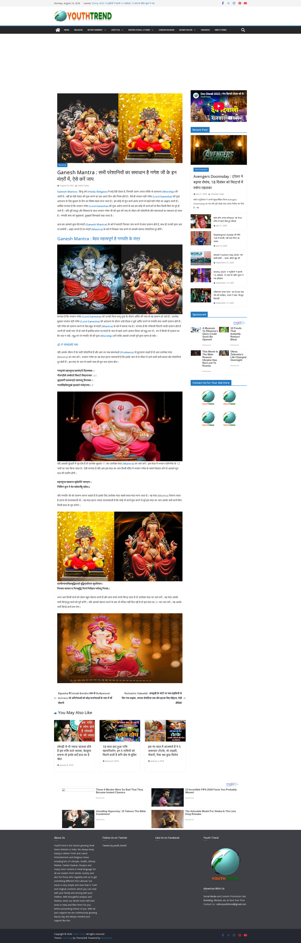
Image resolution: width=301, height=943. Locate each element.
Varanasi (205, 30)
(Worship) (106, 336)
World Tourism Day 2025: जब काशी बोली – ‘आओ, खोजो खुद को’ (120, 3)
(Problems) (127, 352)
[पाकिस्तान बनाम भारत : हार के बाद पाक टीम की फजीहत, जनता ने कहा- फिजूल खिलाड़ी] (201, 297)
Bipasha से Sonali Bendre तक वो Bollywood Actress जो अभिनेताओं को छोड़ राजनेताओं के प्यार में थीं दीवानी (85, 698)
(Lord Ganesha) (92, 316)
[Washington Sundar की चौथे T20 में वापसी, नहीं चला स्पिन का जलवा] (201, 240)
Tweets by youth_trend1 (114, 845)
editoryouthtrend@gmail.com (231, 904)
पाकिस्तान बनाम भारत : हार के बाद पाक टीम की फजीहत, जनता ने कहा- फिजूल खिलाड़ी (229, 295)
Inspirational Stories (139, 30)
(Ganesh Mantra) (96, 224)
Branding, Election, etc (214, 900)
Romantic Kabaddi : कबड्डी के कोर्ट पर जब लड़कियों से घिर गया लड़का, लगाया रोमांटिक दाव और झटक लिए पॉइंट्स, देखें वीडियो (152, 698)
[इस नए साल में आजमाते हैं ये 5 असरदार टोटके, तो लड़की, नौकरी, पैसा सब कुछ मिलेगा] (165, 722)
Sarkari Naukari (166, 30)
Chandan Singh (217, 194)
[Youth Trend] (58, 30)
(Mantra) (107, 326)
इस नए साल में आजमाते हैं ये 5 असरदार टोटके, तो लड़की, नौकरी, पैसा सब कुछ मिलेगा (164, 750)
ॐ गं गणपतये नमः (68, 344)
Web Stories (221, 30)
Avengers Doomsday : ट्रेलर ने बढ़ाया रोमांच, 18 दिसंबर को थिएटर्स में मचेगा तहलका (218, 182)
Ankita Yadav (83, 185)
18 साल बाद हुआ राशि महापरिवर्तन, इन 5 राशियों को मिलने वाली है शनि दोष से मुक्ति (119, 750)
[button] (104, 30)
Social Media (209, 896)
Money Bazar (185, 30)
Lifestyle (115, 30)
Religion (78, 30)
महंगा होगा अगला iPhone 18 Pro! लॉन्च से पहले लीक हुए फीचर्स (228, 219)
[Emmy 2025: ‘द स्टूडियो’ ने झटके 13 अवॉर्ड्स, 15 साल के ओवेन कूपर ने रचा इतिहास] (201, 277)
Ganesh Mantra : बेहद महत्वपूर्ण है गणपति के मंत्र (98, 239)
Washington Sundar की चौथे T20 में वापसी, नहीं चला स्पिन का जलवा (227, 238)
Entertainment (95, 30)
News (66, 30)
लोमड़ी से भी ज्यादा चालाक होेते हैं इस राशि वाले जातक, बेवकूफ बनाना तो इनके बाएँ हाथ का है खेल (74, 752)
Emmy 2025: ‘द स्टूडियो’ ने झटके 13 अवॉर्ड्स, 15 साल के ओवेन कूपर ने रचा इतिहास (228, 275)
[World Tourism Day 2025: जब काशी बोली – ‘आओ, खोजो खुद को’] (201, 258)
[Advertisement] (150, 57)
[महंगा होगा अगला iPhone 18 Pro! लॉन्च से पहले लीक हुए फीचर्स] (201, 221)
